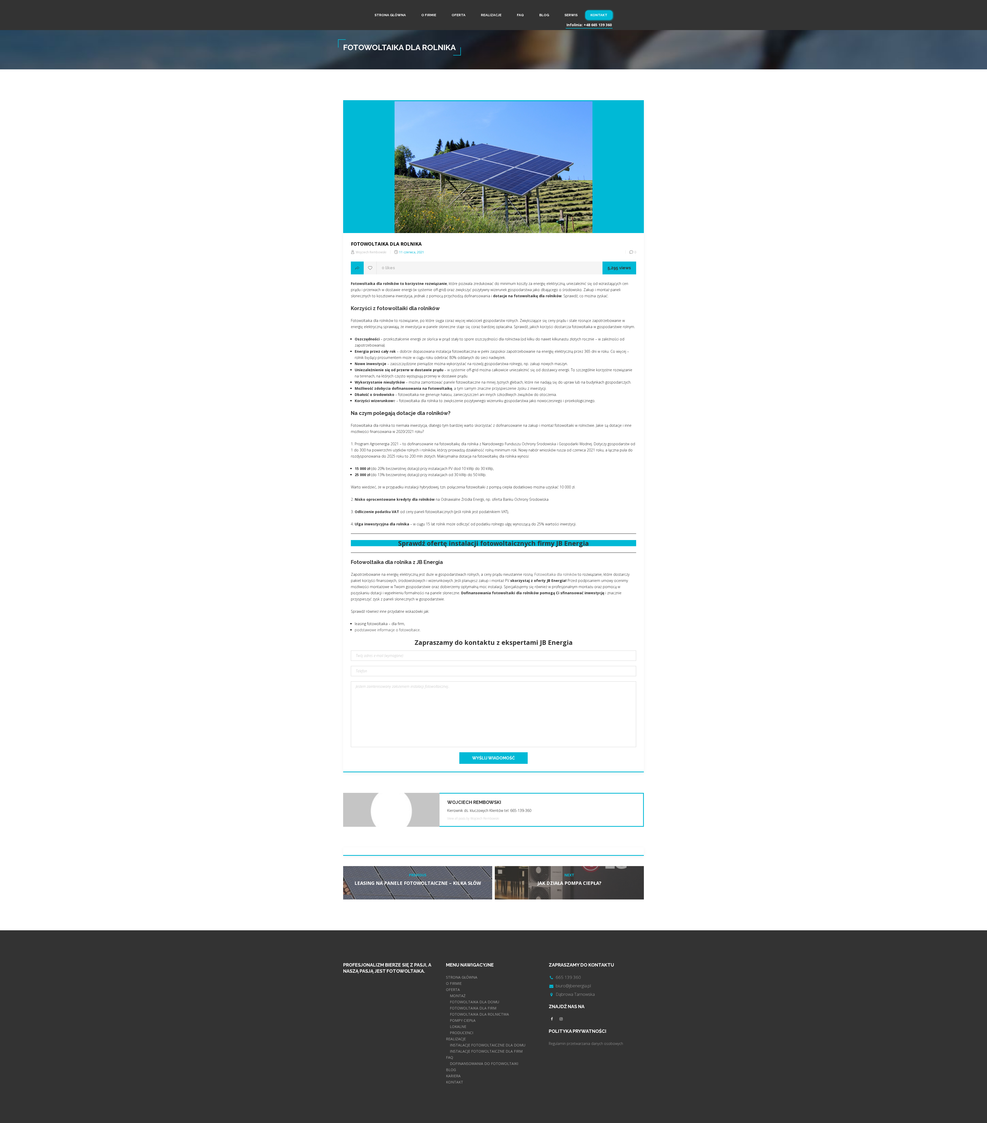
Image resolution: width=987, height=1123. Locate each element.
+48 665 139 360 (598, 24)
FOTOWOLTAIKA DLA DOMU (474, 1001)
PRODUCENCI (461, 1032)
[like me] (370, 268)
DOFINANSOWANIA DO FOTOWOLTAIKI (484, 1063)
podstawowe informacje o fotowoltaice (387, 629)
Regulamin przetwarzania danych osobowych (586, 1043)
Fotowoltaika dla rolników (555, 574)
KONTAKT (598, 15)
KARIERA (453, 1075)
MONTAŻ (457, 995)
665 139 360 (568, 977)
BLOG (544, 15)
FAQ (520, 15)
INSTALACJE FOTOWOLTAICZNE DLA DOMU (487, 1045)
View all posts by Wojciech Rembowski (473, 818)
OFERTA (458, 15)
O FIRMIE (428, 15)
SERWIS (571, 15)
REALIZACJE (491, 15)
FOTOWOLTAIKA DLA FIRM (473, 1008)
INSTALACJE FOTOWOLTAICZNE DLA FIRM (486, 1051)
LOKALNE (458, 1026)
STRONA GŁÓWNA (390, 15)
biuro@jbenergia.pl (573, 986)
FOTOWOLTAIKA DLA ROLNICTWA (479, 1014)
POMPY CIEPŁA (463, 1020)
